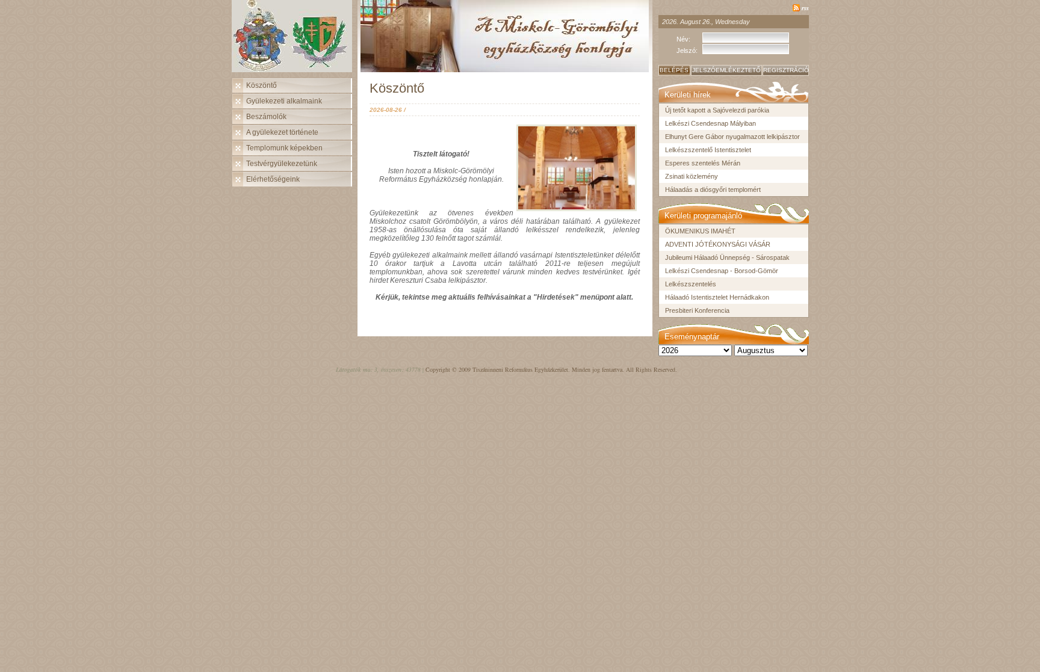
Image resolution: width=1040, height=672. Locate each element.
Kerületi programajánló (703, 215)
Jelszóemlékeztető (726, 70)
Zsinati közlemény (691, 176)
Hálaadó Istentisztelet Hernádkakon (717, 297)
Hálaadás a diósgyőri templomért (713, 189)
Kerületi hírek (687, 94)
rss (805, 7)
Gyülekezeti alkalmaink (284, 101)
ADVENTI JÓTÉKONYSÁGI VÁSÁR (717, 244)
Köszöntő (261, 85)
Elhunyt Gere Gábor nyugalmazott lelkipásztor (732, 136)
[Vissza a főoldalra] (295, 39)
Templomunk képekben (284, 148)
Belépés (674, 70)
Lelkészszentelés (690, 284)
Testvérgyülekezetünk (281, 163)
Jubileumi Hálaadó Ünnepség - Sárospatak (727, 257)
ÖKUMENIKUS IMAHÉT (700, 231)
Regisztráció (786, 70)
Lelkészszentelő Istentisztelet (708, 149)
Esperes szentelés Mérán (702, 163)
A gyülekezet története (282, 132)
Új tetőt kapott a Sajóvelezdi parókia (717, 110)
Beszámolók (266, 117)
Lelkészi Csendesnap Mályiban (710, 123)
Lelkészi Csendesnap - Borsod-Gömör (721, 270)
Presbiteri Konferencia (697, 310)
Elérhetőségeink (273, 179)
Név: (683, 39)
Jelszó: (687, 50)
